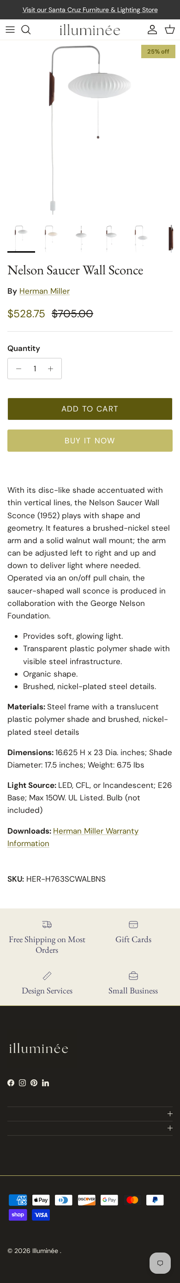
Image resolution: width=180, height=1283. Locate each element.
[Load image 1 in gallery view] (90, 130)
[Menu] (10, 29)
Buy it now (90, 441)
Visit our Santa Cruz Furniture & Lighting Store (90, 10)
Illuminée (46, 1251)
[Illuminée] (90, 29)
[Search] (30, 29)
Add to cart (90, 409)
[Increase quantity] (53, 368)
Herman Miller (44, 291)
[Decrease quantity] (16, 368)
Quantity (23, 348)
